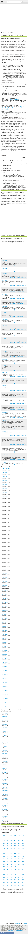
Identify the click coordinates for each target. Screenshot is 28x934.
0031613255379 (6, 468)
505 (23, 835)
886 (11, 885)
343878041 (5, 765)
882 (19, 882)
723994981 (5, 447)
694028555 (5, 438)
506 (4, 838)
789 (15, 877)
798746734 (5, 462)
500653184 (5, 650)
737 (15, 872)
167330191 (5, 682)
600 (19, 851)
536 (11, 845)
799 (7, 882)
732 (19, 869)
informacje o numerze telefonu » (18, 265)
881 (15, 882)
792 (4, 879)
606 (19, 853)
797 (23, 879)
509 (15, 838)
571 (7, 848)
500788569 (5, 489)
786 (4, 877)
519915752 (5, 485)
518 (4, 843)
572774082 (5, 630)
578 (11, 851)
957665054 (5, 654)
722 (4, 866)
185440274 (5, 706)
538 (19, 845)
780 (4, 874)
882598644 (5, 513)
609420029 (5, 521)
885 (7, 885)
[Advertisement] (13, 16)
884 (4, 885)
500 (4, 835)
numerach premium (14, 99)
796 (19, 879)
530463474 (5, 273)
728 (4, 869)
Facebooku (17, 923)
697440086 (5, 268)
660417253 (5, 728)
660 (11, 856)
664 (4, 859)
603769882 (5, 497)
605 (15, 853)
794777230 (5, 379)
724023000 (5, 509)
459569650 (5, 798)
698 (11, 864)
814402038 (5, 260)
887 (15, 885)
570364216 (5, 772)
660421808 (5, 820)
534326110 (4, 739)
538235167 (5, 325)
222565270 (5, 493)
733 (23, 869)
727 (23, 866)
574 (19, 848)
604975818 (5, 517)
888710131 (5, 622)
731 (15, 869)
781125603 (4, 716)
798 (4, 882)
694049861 (5, 713)
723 (7, 866)
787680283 (5, 533)
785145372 (5, 742)
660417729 (5, 720)
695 (23, 861)
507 (7, 838)
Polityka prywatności (18, 930)
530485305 (5, 306)
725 (15, 866)
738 (19, 872)
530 (11, 843)
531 (15, 843)
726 (19, 866)
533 (23, 843)
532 (19, 843)
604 (11, 853)
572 (11, 848)
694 (19, 861)
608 (4, 856)
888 (19, 885)
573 (15, 848)
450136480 (5, 501)
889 (23, 885)
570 (4, 848)
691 (7, 861)
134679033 (5, 351)
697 (7, 864)
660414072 (5, 301)
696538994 (5, 813)
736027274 (5, 702)
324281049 (5, 565)
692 (11, 861)
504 (19, 835)
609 (7, 856)
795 (15, 879)
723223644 (5, 529)
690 (4, 861)
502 (11, 835)
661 (15, 856)
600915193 (5, 454)
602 (4, 853)
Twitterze (24, 923)
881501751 (5, 319)
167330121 (5, 525)
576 (4, 851)
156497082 (5, 332)
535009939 (5, 365)
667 (15, 859)
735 (7, 872)
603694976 (5, 602)
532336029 (5, 694)
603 (7, 853)
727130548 (5, 569)
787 (7, 877)
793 (7, 879)
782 (11, 874)
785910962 (5, 802)
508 (11, 838)
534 (4, 845)
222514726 (5, 585)
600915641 (5, 280)
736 (11, 872)
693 (15, 861)
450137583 (5, 787)
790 (19, 877)
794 (11, 879)
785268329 (5, 581)
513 (7, 840)
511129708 (4, 678)
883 (23, 882)
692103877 (5, 312)
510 (19, 838)
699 (15, 864)
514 (11, 840)
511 (23, 838)
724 (11, 866)
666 (11, 859)
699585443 (5, 385)
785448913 (5, 753)
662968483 (5, 816)
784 (19, 874)
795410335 (5, 662)
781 (7, 874)
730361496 (5, 372)
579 (15, 851)
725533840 (5, 420)
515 (15, 840)
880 (11, 882)
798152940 (5, 345)
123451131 (4, 476)
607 (23, 853)
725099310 (5, 553)
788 (11, 877)
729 (7, 869)
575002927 (5, 359)
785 (23, 874)
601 (23, 851)
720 (19, 864)
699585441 (5, 393)
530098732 (5, 480)
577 (7, 851)
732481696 (5, 761)
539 (23, 845)
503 (15, 835)
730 (11, 869)
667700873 (5, 731)
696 (4, 864)
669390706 (5, 431)
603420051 (5, 606)
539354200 (5, 573)
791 (23, 877)
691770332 (5, 638)
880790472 (5, 674)
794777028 (5, 399)
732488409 (5, 288)
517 (23, 840)
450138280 (5, 472)
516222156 (5, 561)
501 (7, 835)
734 (4, 872)
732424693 (5, 598)
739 (23, 872)
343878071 (5, 594)
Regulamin (10, 930)
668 (19, 859)
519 (7, 843)
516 (19, 840)
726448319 (5, 735)
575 (23, 848)
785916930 (5, 794)
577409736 (5, 626)
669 (23, 859)
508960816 (5, 686)
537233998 (5, 549)
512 (4, 840)
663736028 (5, 577)
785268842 (5, 746)
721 (23, 864)
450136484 (5, 590)
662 (19, 856)
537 (15, 845)
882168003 (5, 805)
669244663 (5, 412)
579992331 (5, 666)
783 (15, 874)
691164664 (4, 557)
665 (7, 859)
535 (7, 845)
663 (23, 856)
